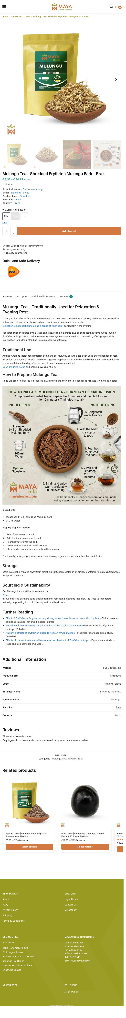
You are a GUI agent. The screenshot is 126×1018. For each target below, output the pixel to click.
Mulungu (56, 758)
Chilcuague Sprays (12, 952)
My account (70, 909)
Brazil (17, 202)
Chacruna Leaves (11, 969)
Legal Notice (71, 899)
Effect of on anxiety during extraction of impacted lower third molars (52, 618)
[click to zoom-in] (61, 79)
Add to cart (69, 231)
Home (5, 16)
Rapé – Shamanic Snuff (15, 947)
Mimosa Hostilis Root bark (17, 965)
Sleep (26, 192)
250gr (15, 216)
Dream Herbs (69, 758)
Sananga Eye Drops (13, 960)
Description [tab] (21, 296)
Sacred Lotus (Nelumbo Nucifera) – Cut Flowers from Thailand (26, 835)
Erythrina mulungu (32, 189)
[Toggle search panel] (111, 6)
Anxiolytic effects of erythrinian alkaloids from (40, 632)
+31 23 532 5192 (73, 949)
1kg (24, 216)
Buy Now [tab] (7, 296)
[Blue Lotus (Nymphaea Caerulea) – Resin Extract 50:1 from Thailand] (85, 803)
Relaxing (16, 192)
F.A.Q (5, 904)
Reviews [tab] (66, 296)
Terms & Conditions (13, 920)
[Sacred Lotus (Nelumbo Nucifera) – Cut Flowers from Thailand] (29, 803)
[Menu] (5, 6)
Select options (29, 846)
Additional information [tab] (43, 296)
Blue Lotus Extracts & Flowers (19, 956)
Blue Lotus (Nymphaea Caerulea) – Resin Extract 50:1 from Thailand (82, 835)
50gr (6, 216)
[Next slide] (116, 79)
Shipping (7, 915)
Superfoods (16, 16)
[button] (117, 6)
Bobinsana (8, 942)
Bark (18, 199)
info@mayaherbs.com (76, 953)
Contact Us (70, 904)
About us (7, 899)
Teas (28, 16)
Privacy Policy (10, 909)
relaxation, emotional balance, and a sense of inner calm (32, 325)
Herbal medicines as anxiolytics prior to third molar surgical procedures (44, 625)
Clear (4, 222)
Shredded (25, 196)
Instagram (72, 991)
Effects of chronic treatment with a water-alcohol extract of (47, 640)
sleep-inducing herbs (13, 366)
